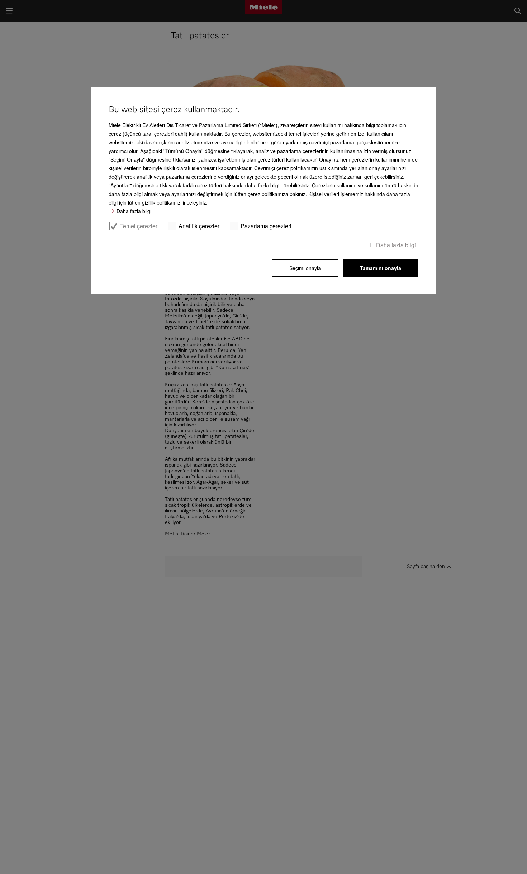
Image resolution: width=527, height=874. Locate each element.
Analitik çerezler (199, 226)
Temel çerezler (138, 226)
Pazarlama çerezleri (266, 226)
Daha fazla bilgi (134, 211)
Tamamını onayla (380, 268)
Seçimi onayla (305, 268)
